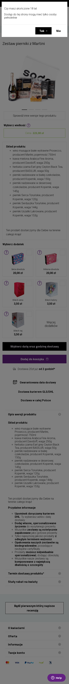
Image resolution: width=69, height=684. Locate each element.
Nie (58, 31)
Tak (41, 31)
